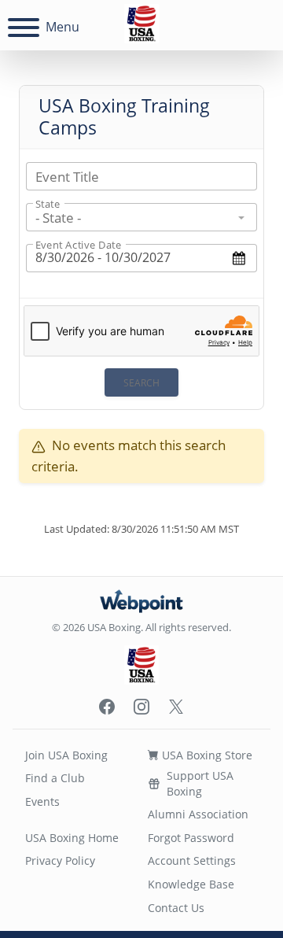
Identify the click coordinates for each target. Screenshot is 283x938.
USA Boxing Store (205, 755)
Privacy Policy (60, 860)
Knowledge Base (191, 884)
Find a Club (55, 777)
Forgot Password (191, 837)
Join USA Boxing (66, 755)
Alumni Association (198, 814)
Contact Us (176, 907)
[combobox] (141, 217)
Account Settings (192, 860)
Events (42, 801)
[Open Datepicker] (239, 257)
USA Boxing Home (72, 837)
